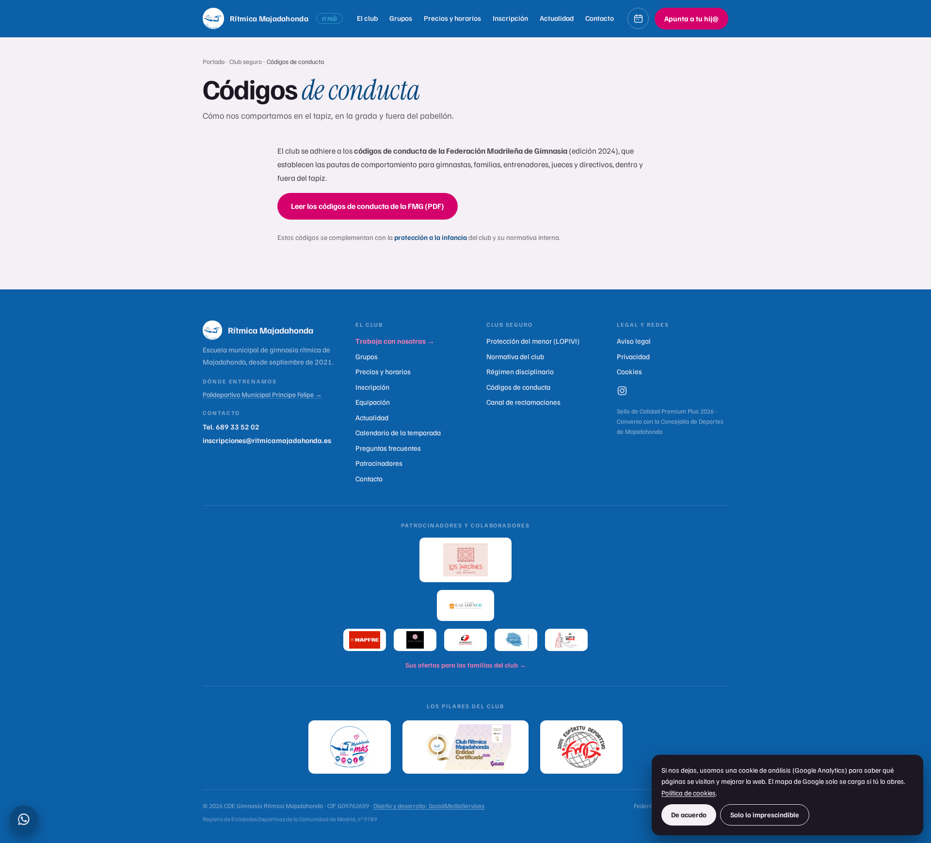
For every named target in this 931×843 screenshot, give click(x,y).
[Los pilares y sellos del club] (465, 747)
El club (367, 18)
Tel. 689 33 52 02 (231, 426)
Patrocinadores (378, 463)
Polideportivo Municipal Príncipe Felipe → (262, 394)
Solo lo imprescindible (764, 814)
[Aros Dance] (415, 640)
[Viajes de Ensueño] (516, 640)
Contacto (599, 18)
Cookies (629, 371)
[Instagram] (622, 390)
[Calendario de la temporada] (638, 18)
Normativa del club (515, 356)
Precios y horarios (452, 18)
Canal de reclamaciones (523, 402)
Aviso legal (634, 340)
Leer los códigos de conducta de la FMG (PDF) (367, 206)
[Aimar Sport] (465, 640)
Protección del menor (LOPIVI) (532, 340)
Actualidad (557, 18)
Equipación (372, 402)
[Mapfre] (364, 640)
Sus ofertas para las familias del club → (465, 665)
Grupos (400, 18)
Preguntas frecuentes (388, 448)
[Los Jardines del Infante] (465, 560)
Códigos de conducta (518, 386)
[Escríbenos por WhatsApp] (24, 819)
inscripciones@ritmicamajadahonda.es (267, 440)
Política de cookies (688, 792)
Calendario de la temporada (398, 432)
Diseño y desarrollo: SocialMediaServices (428, 806)
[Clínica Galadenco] (465, 605)
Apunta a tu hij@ (691, 18)
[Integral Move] (566, 640)
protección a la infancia (430, 237)
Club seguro (246, 61)
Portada (214, 61)
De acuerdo (688, 814)
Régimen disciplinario (520, 371)
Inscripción (510, 18)
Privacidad (633, 356)
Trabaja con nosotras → (394, 340)
